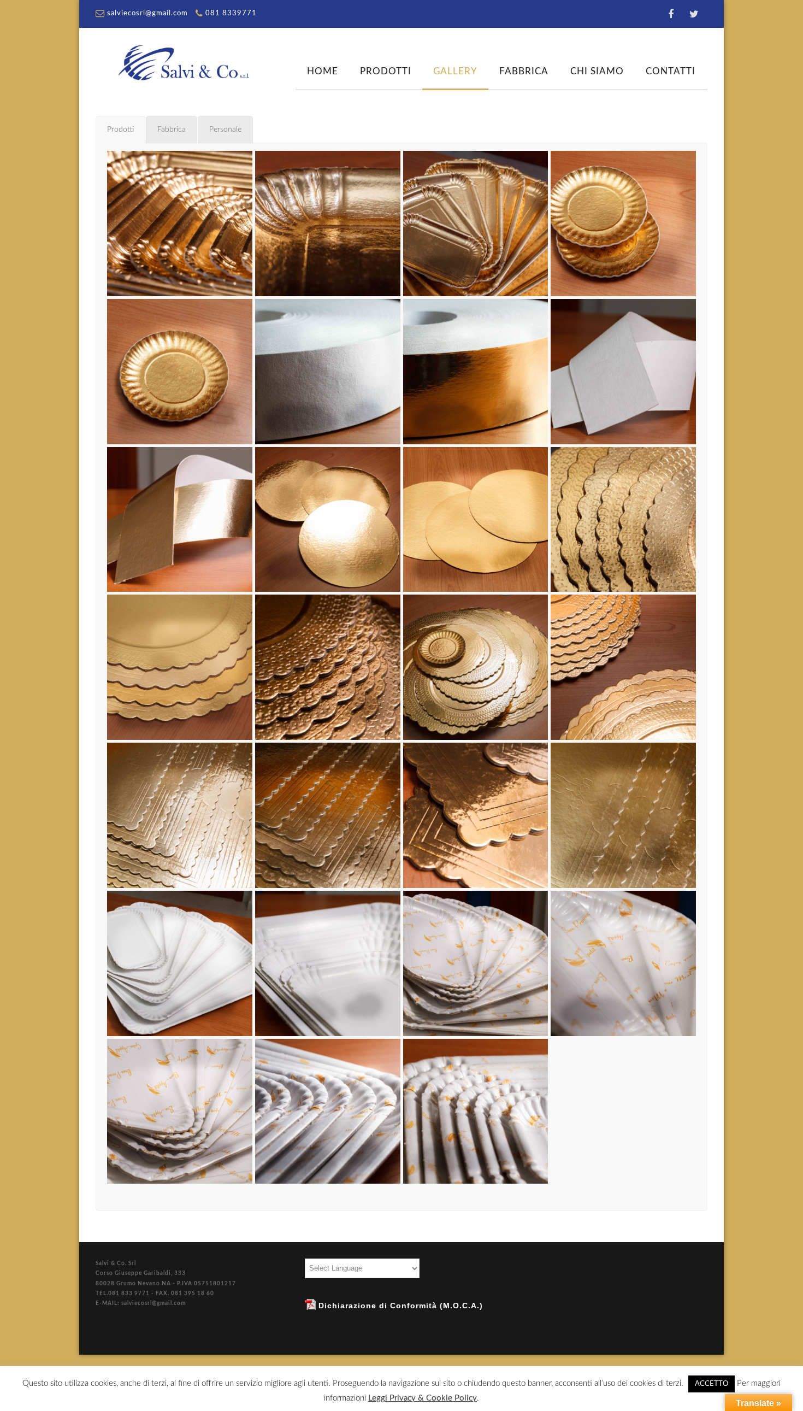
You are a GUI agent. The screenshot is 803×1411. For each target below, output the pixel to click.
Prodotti (385, 71)
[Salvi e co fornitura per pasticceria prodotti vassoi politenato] (475, 963)
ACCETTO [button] (711, 1384)
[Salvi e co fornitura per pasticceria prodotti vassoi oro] (179, 223)
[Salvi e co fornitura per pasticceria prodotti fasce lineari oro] (179, 519)
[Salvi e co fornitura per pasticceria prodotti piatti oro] (623, 519)
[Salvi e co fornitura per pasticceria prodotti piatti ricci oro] (623, 223)
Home (322, 71)
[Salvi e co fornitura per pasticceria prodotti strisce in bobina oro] (475, 371)
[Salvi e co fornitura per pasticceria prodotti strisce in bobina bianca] (327, 371)
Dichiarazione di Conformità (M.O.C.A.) (399, 1305)
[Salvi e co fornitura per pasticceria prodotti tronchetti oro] (179, 815)
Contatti (670, 71)
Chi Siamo (597, 71)
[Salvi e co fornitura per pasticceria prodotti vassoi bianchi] (179, 963)
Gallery (455, 71)
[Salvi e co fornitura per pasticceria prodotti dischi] (327, 519)
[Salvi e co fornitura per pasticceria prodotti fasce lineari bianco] (623, 371)
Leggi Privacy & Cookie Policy (422, 1398)
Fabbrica (523, 71)
